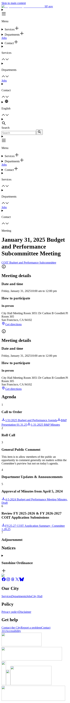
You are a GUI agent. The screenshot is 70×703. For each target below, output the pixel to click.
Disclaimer (24, 611)
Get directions (13, 324)
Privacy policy (9, 611)
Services (6, 596)
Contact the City (11, 627)
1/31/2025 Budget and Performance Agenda (31, 420)
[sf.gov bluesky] (21, 580)
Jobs (4, 38)
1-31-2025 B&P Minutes (45, 424)
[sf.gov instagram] (8, 580)
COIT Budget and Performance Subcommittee (28, 262)
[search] (39, 132)
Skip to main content (13, 3)
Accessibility (13, 631)
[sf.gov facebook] (3, 580)
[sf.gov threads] (12, 580)
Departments (18, 596)
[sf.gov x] (17, 580)
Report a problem (31, 627)
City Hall (37, 596)
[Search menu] (35, 122)
